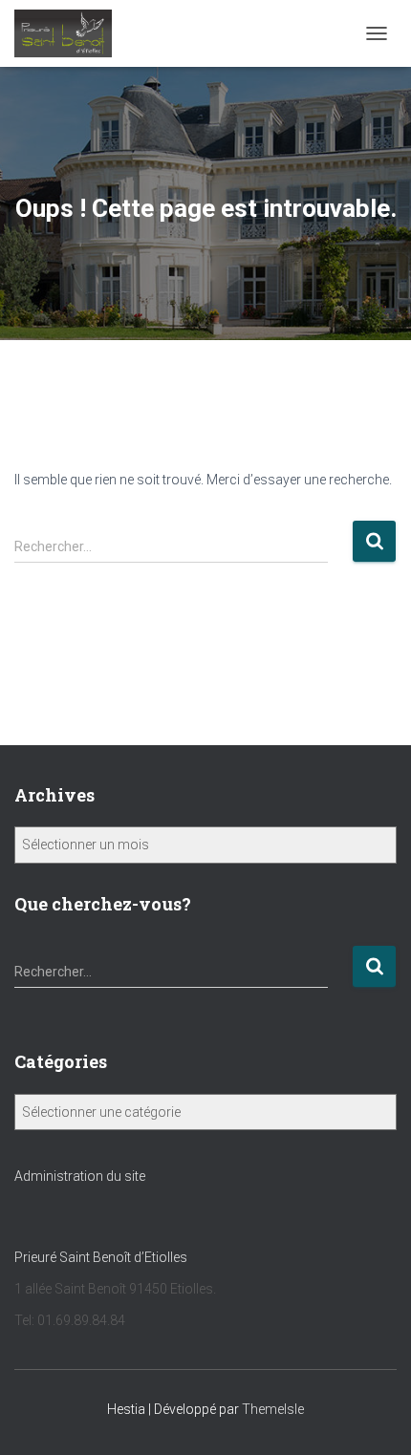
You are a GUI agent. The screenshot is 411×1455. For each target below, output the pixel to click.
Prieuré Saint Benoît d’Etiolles (102, 1257)
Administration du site (79, 1176)
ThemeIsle (273, 1409)
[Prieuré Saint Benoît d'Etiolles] (70, 33)
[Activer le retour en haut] (373, 1417)
